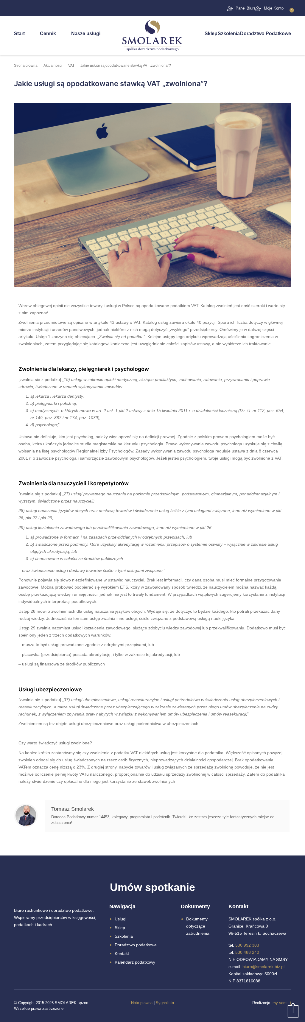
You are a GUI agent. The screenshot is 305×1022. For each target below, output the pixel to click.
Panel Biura (246, 8)
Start (19, 33)
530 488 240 (247, 952)
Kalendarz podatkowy (135, 962)
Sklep (211, 33)
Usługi (120, 919)
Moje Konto (274, 8)
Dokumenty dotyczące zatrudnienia (197, 926)
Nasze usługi (85, 33)
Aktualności (52, 65)
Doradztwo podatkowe (136, 944)
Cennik (48, 33)
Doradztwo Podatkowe (265, 33)
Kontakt (122, 953)
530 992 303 (247, 945)
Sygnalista (165, 1003)
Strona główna (26, 65)
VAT (71, 65)
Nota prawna (141, 1003)
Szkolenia (229, 33)
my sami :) (282, 1003)
